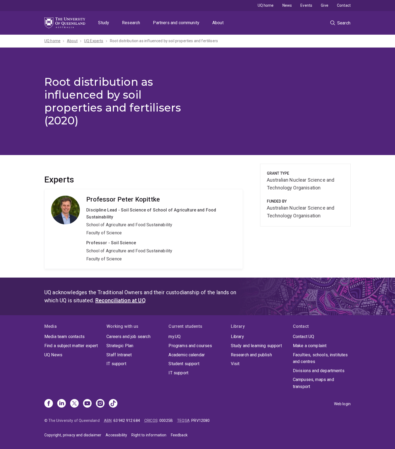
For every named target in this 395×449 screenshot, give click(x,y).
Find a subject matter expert (71, 345)
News (287, 5)
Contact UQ (303, 336)
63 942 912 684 (126, 420)
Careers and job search (128, 336)
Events (306, 5)
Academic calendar (186, 354)
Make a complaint (310, 345)
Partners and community (176, 22)
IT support (116, 363)
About (218, 22)
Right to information (148, 435)
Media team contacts (64, 336)
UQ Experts (93, 41)
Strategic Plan (119, 345)
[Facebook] (48, 404)
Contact (344, 5)
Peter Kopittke (144, 229)
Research (131, 22)
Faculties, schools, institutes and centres (320, 358)
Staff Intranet (119, 354)
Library (237, 336)
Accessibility (116, 435)
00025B (166, 420)
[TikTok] (113, 404)
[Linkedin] (61, 404)
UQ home (266, 5)
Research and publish (251, 354)
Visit (235, 363)
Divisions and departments (318, 370)
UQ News (53, 354)
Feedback (179, 435)
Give (324, 5)
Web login (342, 404)
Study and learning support (256, 345)
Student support (183, 363)
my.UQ (174, 336)
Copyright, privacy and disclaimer (72, 435)
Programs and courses (190, 345)
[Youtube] (87, 404)
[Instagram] (100, 404)
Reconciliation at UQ (120, 300)
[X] (74, 404)
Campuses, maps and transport (313, 383)
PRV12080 (200, 420)
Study (103, 22)
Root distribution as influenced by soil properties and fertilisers (164, 41)
